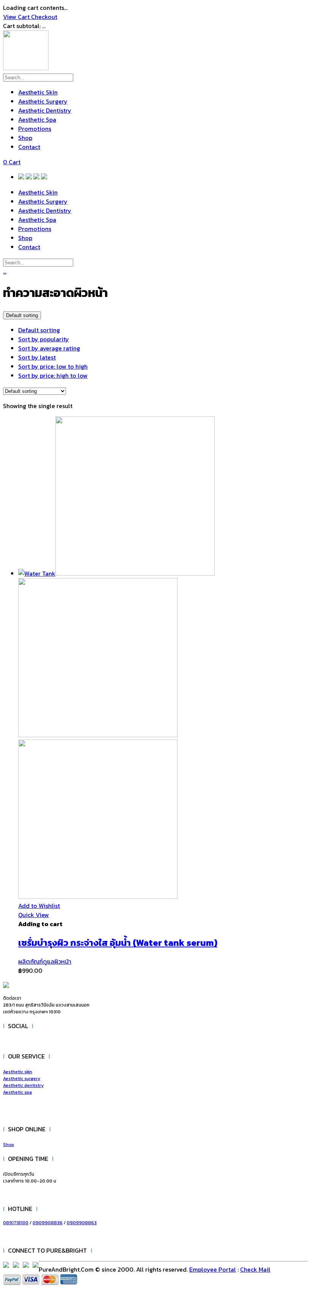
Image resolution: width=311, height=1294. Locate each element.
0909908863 (82, 1222)
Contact (29, 146)
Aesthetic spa (17, 1092)
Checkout (44, 16)
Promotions (34, 128)
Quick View (33, 914)
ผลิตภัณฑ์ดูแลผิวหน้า (44, 961)
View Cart (17, 16)
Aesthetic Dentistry (44, 110)
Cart (11, 161)
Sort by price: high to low (53, 375)
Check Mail (255, 1269)
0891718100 (15, 1222)
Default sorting (39, 329)
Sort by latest (37, 357)
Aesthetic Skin (38, 92)
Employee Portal (212, 1269)
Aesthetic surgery (21, 1078)
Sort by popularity (43, 339)
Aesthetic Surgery (43, 101)
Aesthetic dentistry (23, 1085)
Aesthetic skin (17, 1071)
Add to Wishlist (39, 905)
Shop (25, 137)
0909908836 (48, 1222)
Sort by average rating (49, 348)
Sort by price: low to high (53, 366)
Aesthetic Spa (37, 119)
